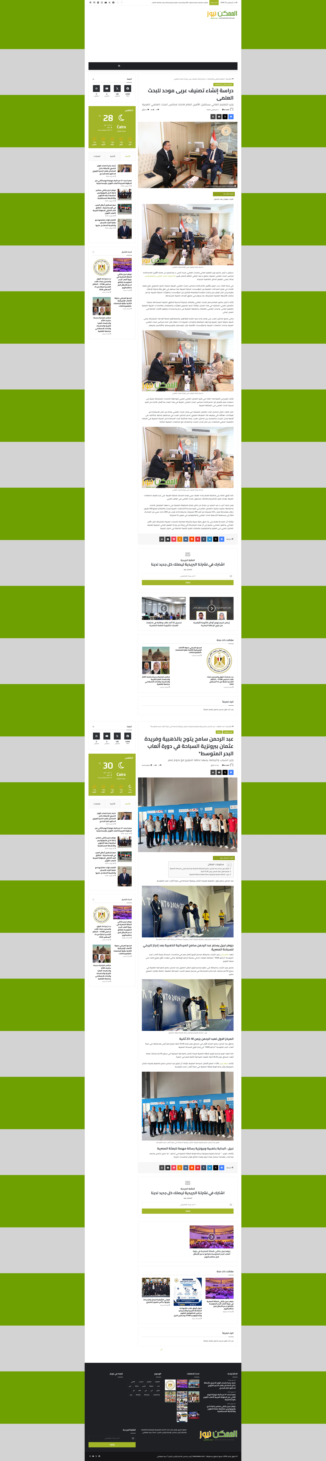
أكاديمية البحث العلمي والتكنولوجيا (160, 276)
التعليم (149, 1381)
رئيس (144, 1386)
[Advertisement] (163, 43)
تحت (158, 1386)
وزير (131, 1394)
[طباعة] (213, 116)
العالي (133, 1381)
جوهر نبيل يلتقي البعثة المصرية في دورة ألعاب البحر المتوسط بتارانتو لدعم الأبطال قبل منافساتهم (124, 281)
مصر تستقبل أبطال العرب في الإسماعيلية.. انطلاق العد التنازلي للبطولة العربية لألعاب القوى (104, 209)
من (134, 1390)
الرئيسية (229, 78)
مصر (139, 1390)
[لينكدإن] (209, 539)
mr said (226, 109)
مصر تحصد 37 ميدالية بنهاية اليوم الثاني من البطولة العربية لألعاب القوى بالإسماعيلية (113, 182)
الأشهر (128, 156)
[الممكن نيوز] (222, 15)
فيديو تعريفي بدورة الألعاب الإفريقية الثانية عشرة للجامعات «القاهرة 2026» (188, 650)
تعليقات (96, 156)
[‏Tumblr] (203, 539)
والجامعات (156, 1394)
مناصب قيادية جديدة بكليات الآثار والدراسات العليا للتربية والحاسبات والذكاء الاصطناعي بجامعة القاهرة (156, 680)
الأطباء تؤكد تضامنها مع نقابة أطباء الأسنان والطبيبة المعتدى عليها (105, 222)
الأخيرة (112, 156)
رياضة (137, 1386)
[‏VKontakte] (185, 539)
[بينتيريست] (197, 539)
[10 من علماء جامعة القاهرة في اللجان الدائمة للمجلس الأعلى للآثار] (170, 1396)
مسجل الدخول (218, 709)
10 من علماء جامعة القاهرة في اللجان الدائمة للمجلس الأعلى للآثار (185, 2)
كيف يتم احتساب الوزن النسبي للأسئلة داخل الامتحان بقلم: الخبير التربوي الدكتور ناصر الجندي (104, 169)
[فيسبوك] (231, 116)
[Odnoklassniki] (179, 539)
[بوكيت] (173, 539)
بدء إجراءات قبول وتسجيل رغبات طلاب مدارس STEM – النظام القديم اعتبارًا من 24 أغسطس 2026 (220, 680)
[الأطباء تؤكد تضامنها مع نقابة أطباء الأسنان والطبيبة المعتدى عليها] (125, 229)
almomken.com (198, 1456)
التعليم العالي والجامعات (216, 78)
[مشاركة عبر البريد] (219, 116)
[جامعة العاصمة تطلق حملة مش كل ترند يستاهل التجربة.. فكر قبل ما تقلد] (182, 1417)
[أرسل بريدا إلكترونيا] (223, 109)
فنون (158, 1390)
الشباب (141, 1381)
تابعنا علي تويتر (116, 1374)
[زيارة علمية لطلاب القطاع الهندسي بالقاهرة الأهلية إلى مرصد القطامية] (182, 1401)
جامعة (151, 1386)
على (130, 1386)
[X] (225, 116)
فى (151, 1390)
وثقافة (138, 1394)
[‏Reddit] (191, 539)
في (146, 1390)
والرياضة (146, 1394)
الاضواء (157, 1381)
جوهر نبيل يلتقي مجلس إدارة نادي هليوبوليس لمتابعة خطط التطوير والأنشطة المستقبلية (106, 194)
